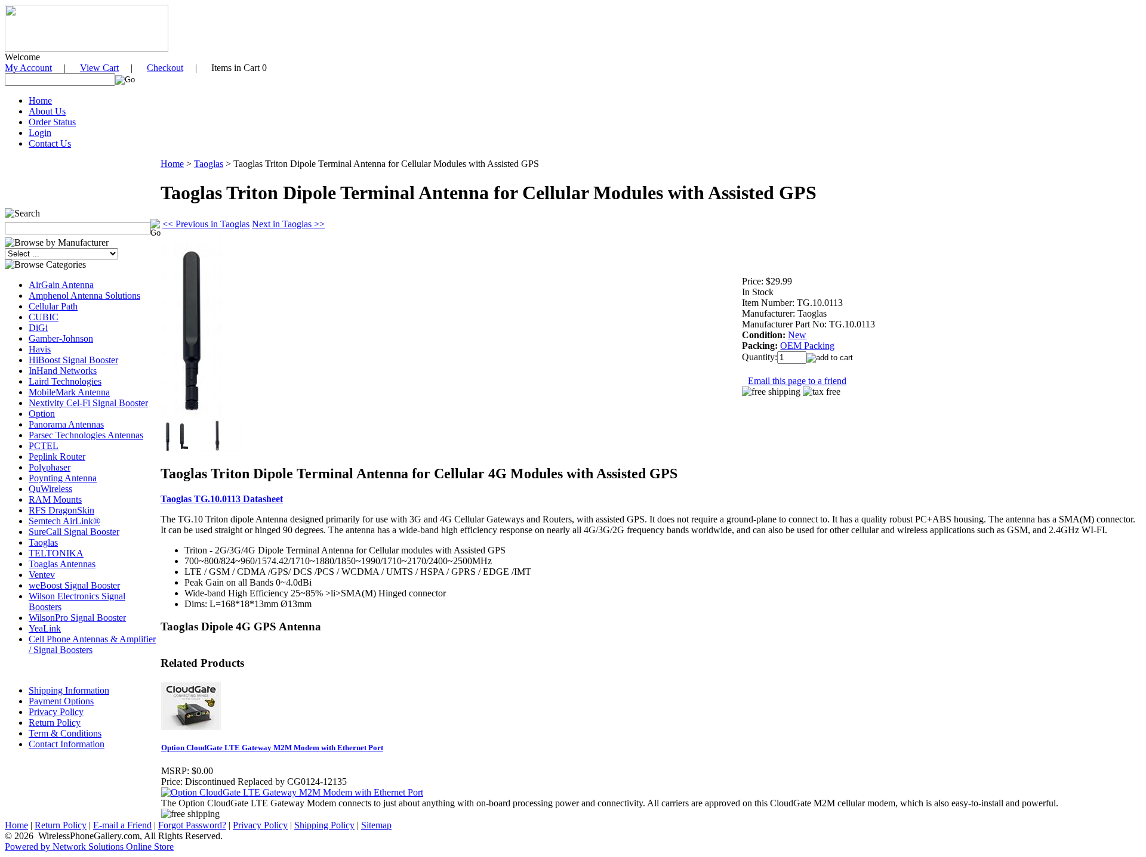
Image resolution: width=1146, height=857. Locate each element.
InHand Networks (63, 371)
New (797, 335)
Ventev (42, 575)
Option (42, 414)
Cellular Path (53, 306)
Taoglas (43, 542)
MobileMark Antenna (69, 392)
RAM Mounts (55, 499)
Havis (40, 349)
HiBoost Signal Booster (73, 360)
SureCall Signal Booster (74, 532)
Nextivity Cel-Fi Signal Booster (88, 403)
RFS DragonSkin (61, 510)
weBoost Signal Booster (74, 585)
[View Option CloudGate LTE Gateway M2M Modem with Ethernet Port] (292, 792)
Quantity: (759, 357)
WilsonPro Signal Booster (77, 617)
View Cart (99, 68)
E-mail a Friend (122, 825)
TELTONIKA (56, 553)
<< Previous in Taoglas (205, 224)
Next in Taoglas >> (288, 224)
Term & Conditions (65, 733)
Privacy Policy (56, 712)
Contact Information (66, 744)
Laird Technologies (65, 381)
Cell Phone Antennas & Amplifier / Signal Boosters (92, 644)
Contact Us (50, 143)
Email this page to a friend (797, 381)
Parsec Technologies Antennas (86, 435)
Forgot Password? (192, 825)
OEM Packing (807, 346)
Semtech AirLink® (64, 521)
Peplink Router (57, 456)
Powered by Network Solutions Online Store (89, 846)
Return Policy (55, 722)
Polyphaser (49, 467)
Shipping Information (69, 690)
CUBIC (43, 317)
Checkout (165, 68)
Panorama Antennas (66, 424)
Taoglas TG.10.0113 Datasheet (222, 499)
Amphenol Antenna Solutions (84, 295)
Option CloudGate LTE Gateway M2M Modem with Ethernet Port (272, 747)
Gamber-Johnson (61, 338)
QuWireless (50, 489)
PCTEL (43, 446)
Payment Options (61, 701)
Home (40, 100)
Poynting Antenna (63, 478)
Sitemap (376, 825)
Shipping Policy (324, 825)
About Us (47, 111)
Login (40, 133)
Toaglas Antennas (62, 564)
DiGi (38, 328)
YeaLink (45, 628)
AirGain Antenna (61, 285)
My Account (28, 68)
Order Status (52, 122)
